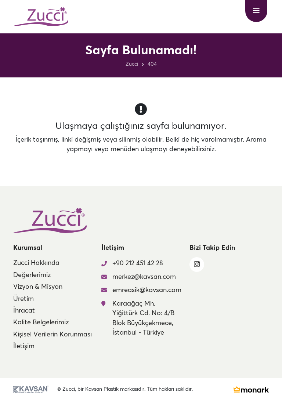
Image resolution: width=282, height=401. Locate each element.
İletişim (24, 346)
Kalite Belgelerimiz (41, 322)
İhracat (24, 310)
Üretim (23, 299)
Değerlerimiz (32, 275)
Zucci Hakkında (36, 263)
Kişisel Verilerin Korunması (52, 334)
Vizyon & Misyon (37, 287)
